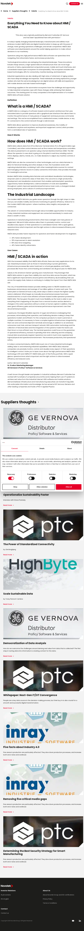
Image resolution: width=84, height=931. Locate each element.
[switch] (32, 478)
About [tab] (69, 448)
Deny (15, 487)
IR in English (5, 899)
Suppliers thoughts (20, 11)
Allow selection (42, 487)
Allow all (69, 487)
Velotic (34, 11)
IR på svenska (6, 895)
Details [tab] (42, 448)
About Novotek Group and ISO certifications (58, 895)
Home (5, 11)
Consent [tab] (14, 448)
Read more (7, 505)
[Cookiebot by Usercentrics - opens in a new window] (73, 442)
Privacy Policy (47, 899)
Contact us (74, 4)
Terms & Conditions (50, 903)
